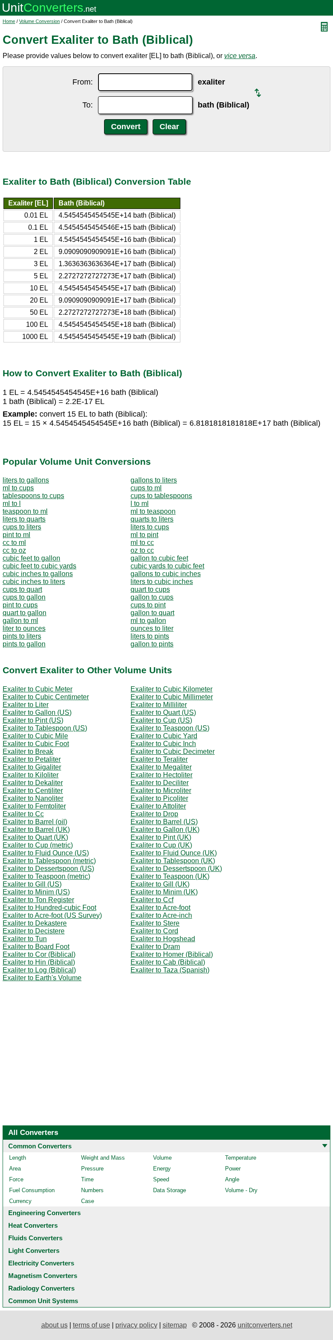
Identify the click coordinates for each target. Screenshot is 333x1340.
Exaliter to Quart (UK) (35, 837)
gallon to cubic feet (159, 558)
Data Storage (169, 1190)
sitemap (175, 1325)
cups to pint (148, 605)
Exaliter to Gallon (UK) (165, 829)
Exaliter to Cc (23, 814)
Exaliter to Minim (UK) (164, 892)
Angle (232, 1179)
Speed (161, 1179)
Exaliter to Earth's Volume (42, 977)
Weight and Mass (103, 1157)
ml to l (12, 503)
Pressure (92, 1168)
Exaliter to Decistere (34, 931)
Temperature (240, 1157)
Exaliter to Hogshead (163, 938)
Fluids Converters (35, 1238)
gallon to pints (152, 644)
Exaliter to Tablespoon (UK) (173, 860)
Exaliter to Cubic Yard (164, 736)
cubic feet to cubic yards (39, 566)
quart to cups (150, 589)
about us (54, 1325)
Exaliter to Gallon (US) (37, 712)
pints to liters (22, 636)
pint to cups (20, 605)
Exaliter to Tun (25, 938)
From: (82, 82)
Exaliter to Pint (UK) (161, 837)
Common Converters (40, 1146)
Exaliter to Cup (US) (161, 720)
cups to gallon (24, 597)
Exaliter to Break (28, 751)
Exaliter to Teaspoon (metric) (46, 876)
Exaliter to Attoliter (158, 806)
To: (87, 105)
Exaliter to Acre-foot (160, 907)
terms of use (91, 1325)
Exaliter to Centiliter (33, 790)
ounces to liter (152, 628)
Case (87, 1201)
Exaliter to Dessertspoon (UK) (176, 868)
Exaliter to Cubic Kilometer (171, 689)
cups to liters (22, 527)
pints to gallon (24, 644)
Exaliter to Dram (155, 946)
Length (17, 1157)
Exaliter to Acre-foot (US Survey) (52, 915)
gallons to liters (154, 480)
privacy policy (136, 1325)
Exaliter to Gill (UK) (160, 884)
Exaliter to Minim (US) (36, 892)
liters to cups (150, 527)
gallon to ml (20, 620)
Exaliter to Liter (26, 704)
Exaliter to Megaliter (161, 767)
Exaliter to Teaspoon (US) (170, 728)
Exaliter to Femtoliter (34, 806)
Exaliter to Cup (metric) (38, 845)
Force (16, 1179)
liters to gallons (26, 480)
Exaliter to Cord (154, 931)
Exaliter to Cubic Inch (163, 743)
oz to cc (142, 550)
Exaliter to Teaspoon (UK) (170, 876)
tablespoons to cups (33, 495)
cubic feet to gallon (31, 558)
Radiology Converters (41, 1288)
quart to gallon (24, 612)
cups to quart (22, 589)
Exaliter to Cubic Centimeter (46, 697)
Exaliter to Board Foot (36, 946)
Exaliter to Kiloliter (31, 775)
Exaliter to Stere (155, 923)
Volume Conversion (39, 21)
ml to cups (18, 488)
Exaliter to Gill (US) (32, 884)
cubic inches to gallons (38, 573)
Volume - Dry (241, 1190)
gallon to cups (152, 597)
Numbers (92, 1190)
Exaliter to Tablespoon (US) (45, 728)
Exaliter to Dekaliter (33, 782)
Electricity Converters (41, 1263)
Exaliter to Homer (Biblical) (172, 954)
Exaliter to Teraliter (159, 759)
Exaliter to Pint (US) (33, 720)
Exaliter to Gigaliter (32, 767)
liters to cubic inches (162, 581)
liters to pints (150, 636)
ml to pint (144, 534)
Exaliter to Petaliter (32, 759)
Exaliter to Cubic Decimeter (173, 751)
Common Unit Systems (43, 1300)
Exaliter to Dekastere (35, 923)
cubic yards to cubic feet (167, 566)
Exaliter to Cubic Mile (35, 736)
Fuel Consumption (32, 1190)
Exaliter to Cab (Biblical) (168, 962)
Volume (162, 1157)
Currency (20, 1201)
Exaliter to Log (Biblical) (39, 970)
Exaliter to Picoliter (159, 798)
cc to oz (14, 550)
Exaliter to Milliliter (159, 704)
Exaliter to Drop (154, 814)
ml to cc (142, 542)
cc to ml (14, 542)
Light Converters (33, 1250)
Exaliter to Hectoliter (162, 775)
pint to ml (16, 534)
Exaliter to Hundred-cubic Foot (49, 907)
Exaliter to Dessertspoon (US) (48, 868)
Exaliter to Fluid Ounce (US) (46, 853)
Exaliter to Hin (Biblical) (39, 962)
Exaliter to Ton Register (38, 899)
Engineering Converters (44, 1212)
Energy (162, 1168)
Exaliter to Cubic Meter (37, 689)
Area (15, 1168)
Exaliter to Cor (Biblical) (39, 954)
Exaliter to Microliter (161, 790)
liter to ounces (24, 628)
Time (87, 1179)
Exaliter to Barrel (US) (164, 821)
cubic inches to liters (34, 581)
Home (9, 21)
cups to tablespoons (161, 495)
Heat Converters (33, 1225)
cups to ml (146, 488)
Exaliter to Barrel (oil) (35, 821)
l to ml (140, 503)
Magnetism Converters (42, 1275)
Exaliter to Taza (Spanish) (170, 970)
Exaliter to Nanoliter (33, 798)
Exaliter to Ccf (152, 899)
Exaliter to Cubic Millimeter (172, 697)
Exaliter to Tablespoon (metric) (49, 860)
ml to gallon (148, 620)
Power (233, 1168)
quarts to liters (152, 519)
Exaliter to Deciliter (160, 782)
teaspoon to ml (25, 511)
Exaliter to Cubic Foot (36, 743)
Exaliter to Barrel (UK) (36, 829)
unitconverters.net (265, 1325)
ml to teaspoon (153, 511)
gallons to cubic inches (166, 573)
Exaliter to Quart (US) (163, 712)
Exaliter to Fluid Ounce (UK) (174, 853)
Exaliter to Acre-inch (161, 915)
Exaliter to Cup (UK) (161, 845)
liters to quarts (24, 519)
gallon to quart (152, 612)
